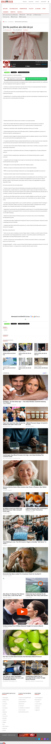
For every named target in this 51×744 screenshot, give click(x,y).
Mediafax (38, 707)
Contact (37, 1)
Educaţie (5, 718)
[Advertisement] (25, 109)
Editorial (5, 728)
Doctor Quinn (39, 703)
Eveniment (5, 11)
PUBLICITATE (22, 699)
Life (4, 724)
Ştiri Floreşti (14, 16)
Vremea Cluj (6, 16)
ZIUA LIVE (22, 14)
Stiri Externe (5, 726)
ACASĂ (5, 8)
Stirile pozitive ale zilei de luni (9, 354)
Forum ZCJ (5, 716)
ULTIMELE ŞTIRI (14, 8)
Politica (4, 701)
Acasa (5, 21)
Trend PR (38, 701)
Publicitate (31, 1)
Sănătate (12, 11)
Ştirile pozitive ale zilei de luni (25, 368)
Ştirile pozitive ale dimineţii (41, 367)
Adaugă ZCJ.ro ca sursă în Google (15, 78)
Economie (38, 8)
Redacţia (25, 1)
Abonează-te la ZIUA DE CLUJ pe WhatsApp (37, 78)
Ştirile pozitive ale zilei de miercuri (40, 354)
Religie (4, 722)
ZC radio (30, 14)
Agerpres (38, 710)
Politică (31, 8)
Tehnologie (5, 697)
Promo (4, 730)
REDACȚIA (21, 703)
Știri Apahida (23, 16)
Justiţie (4, 714)
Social (4, 705)
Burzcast (24, 741)
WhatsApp (44, 1)
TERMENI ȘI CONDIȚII (24, 707)
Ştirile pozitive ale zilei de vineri (25, 354)
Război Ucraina (38, 14)
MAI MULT (19, 11)
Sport (44, 8)
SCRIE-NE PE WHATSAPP (25, 697)
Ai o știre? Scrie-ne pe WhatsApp (11, 14)
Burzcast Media (30, 741)
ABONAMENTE (22, 701)
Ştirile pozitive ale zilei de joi (9, 368)
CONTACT (21, 705)
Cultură (4, 720)
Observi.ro (38, 705)
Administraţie (23, 8)
